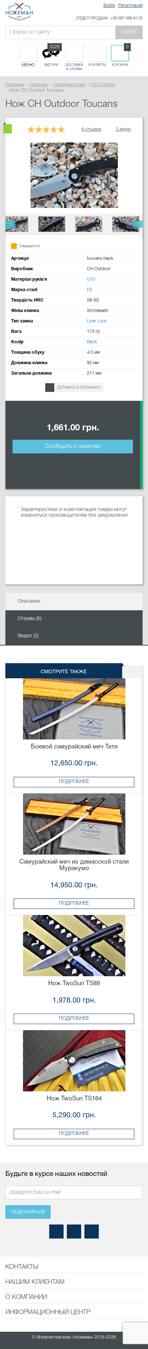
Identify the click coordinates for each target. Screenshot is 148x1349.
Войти (109, 6)
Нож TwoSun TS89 (74, 983)
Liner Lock (97, 321)
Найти (129, 32)
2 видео (123, 129)
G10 (91, 279)
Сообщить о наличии (72, 446)
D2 (89, 290)
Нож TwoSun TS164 (74, 1098)
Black (92, 342)
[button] (10, 224)
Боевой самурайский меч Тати (74, 747)
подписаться (28, 1211)
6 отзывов (91, 129)
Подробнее (74, 781)
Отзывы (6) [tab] (29, 618)
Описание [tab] (29, 601)
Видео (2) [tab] (28, 636)
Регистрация (130, 6)
